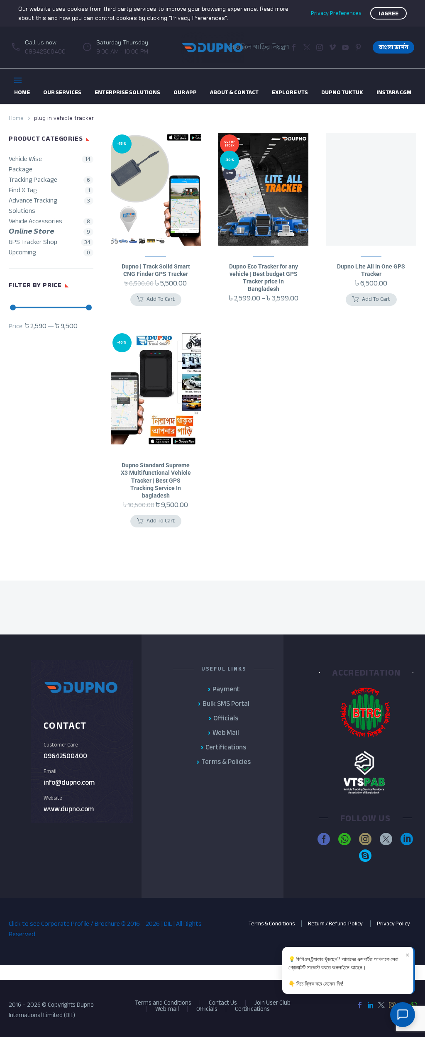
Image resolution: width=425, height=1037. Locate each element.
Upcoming (22, 252)
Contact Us (223, 1003)
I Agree (388, 13)
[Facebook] (294, 47)
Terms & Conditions (272, 923)
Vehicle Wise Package (25, 164)
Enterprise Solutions (127, 92)
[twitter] (386, 839)
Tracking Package (33, 180)
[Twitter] (306, 47)
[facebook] (324, 839)
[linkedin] (407, 839)
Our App (185, 92)
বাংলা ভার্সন (393, 47)
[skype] (365, 855)
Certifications (252, 1009)
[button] (332, 47)
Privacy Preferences (336, 13)
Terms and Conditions (163, 1003)
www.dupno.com (69, 809)
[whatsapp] (344, 839)
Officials (206, 1009)
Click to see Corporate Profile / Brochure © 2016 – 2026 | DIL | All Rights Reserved (105, 928)
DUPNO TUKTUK (342, 92)
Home (16, 118)
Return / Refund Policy (336, 923)
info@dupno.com (69, 782)
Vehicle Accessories (35, 221)
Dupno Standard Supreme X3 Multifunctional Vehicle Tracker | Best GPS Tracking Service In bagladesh (156, 480)
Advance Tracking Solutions (33, 205)
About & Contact (234, 92)
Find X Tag (23, 190)
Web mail (167, 1009)
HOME (22, 92)
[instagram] (365, 839)
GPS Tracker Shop (33, 242)
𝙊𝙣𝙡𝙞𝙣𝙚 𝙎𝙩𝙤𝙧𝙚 (31, 232)
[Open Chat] (402, 1014)
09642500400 (65, 755)
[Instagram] (319, 47)
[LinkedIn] (370, 1005)
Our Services (62, 92)
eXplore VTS (290, 92)
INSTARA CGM (393, 92)
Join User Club (272, 1003)
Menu (18, 80)
